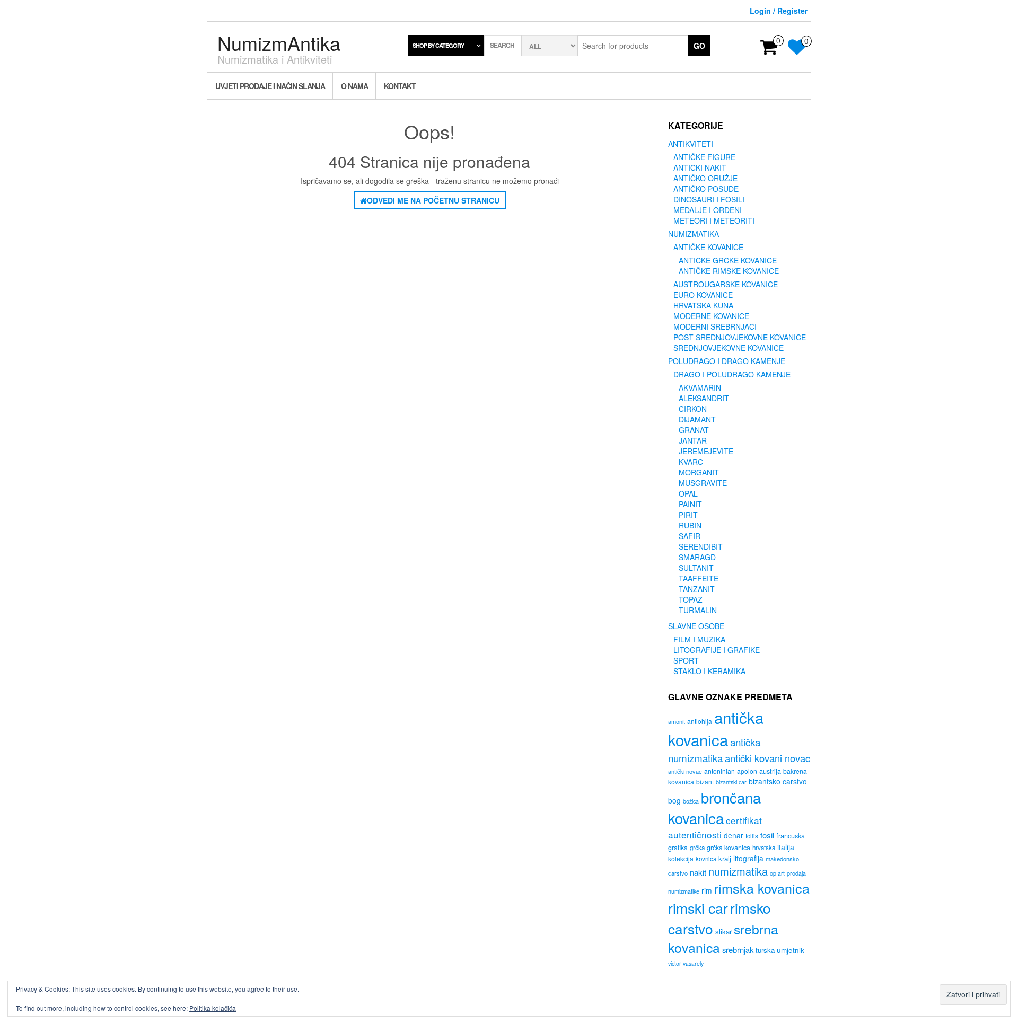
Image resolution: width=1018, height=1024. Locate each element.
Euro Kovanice (703, 294)
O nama (354, 86)
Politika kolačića (212, 1007)
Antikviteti (690, 143)
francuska (790, 836)
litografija (748, 858)
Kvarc (691, 461)
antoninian (719, 770)
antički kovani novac (767, 758)
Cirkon (693, 408)
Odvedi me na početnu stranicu (433, 200)
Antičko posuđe (706, 188)
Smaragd (697, 557)
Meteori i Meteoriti (713, 220)
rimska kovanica (762, 887)
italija (785, 847)
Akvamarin (700, 387)
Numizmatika (693, 233)
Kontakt (400, 86)
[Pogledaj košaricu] (769, 50)
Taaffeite (698, 578)
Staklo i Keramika (709, 671)
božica (691, 801)
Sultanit (696, 567)
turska (765, 950)
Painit (690, 504)
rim (706, 890)
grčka (697, 847)
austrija (770, 771)
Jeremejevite (706, 451)
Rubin (690, 525)
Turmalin (698, 610)
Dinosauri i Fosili (708, 199)
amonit (676, 721)
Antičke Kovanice (708, 247)
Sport (686, 660)
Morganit (699, 472)
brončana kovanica (714, 807)
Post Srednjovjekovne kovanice (739, 337)
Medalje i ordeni (707, 210)
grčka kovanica (728, 847)
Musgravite (703, 483)
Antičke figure (704, 157)
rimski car (698, 908)
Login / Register (779, 10)
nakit (698, 872)
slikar (723, 931)
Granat (694, 430)
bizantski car (731, 782)
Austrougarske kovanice (725, 284)
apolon (747, 770)
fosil (767, 835)
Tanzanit (697, 589)
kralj (724, 858)
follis (751, 836)
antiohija (699, 721)
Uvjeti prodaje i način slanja (270, 86)
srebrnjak (737, 949)
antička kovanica (715, 728)
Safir (689, 536)
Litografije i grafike (716, 650)
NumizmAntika (278, 42)
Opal (688, 493)
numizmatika (738, 871)
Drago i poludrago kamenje (732, 374)
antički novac (685, 771)
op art (777, 873)
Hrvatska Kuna (703, 305)
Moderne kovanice (711, 316)
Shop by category (438, 45)
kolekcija (681, 858)
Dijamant (697, 419)
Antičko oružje (705, 178)
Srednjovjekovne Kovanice (728, 347)
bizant (705, 781)
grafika (678, 847)
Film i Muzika (699, 639)
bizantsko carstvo (778, 781)
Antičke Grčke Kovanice (728, 260)
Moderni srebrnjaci (715, 326)
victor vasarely (686, 963)
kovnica (706, 858)
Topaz (691, 599)
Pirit (688, 514)
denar (733, 835)
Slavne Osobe (696, 626)
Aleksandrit (704, 398)
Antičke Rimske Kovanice (729, 271)
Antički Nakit (699, 167)
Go (699, 45)
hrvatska (763, 847)
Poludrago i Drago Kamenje (726, 361)
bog (674, 800)
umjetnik (790, 949)
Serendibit (701, 546)
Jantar (693, 440)
